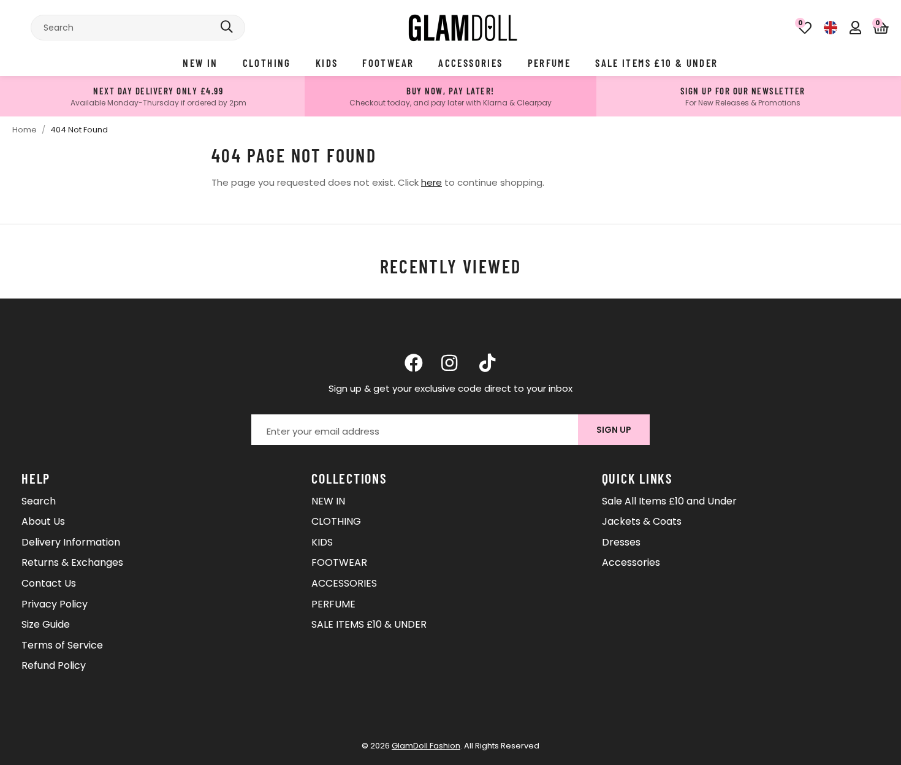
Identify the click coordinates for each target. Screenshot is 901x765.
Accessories (631, 562)
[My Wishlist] (805, 27)
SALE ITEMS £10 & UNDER (656, 62)
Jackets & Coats (642, 521)
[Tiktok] (487, 363)
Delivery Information (70, 542)
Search (38, 501)
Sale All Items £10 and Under (669, 501)
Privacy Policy (54, 604)
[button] (881, 27)
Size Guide (45, 624)
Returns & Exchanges (72, 562)
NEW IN (200, 62)
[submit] (226, 27)
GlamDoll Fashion (463, 27)
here (431, 182)
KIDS (327, 62)
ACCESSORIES (470, 62)
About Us (43, 521)
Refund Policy (53, 665)
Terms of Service (62, 645)
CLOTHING (267, 62)
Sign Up (613, 430)
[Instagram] (450, 363)
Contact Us (48, 583)
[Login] (855, 27)
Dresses (621, 542)
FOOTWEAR (388, 62)
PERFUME (549, 62)
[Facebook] (414, 363)
